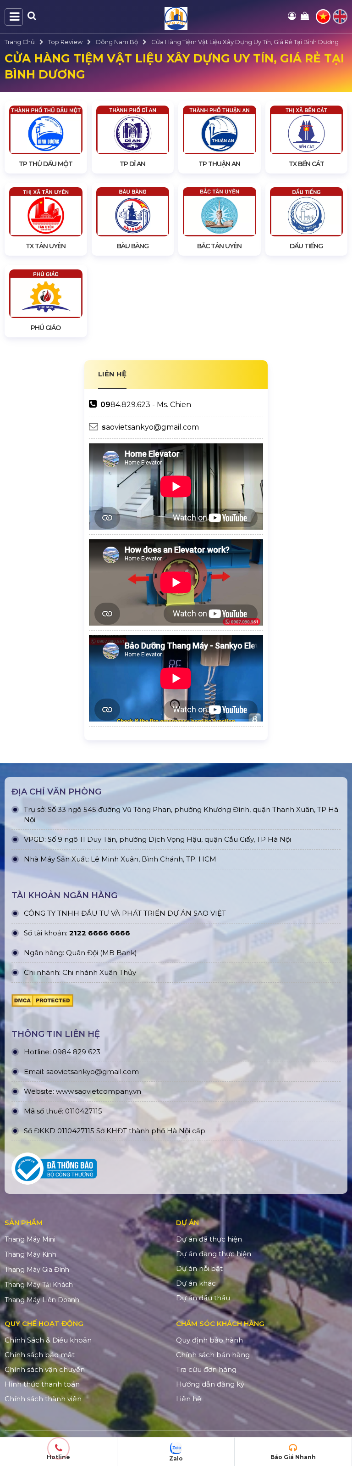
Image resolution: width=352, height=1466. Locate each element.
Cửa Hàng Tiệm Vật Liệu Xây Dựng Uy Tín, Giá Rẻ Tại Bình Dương (245, 41)
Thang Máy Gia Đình (37, 1269)
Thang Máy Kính (30, 1254)
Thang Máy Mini (30, 1239)
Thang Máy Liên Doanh (42, 1300)
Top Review (65, 41)
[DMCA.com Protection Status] (42, 1003)
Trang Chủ (20, 41)
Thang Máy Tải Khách (39, 1285)
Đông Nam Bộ (117, 41)
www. (65, 1091)
